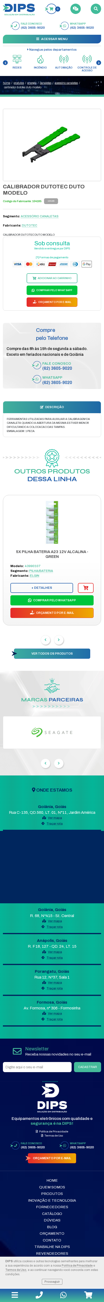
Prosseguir (52, 1281)
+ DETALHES (41, 587)
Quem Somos (52, 1187)
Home (52, 1180)
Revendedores (52, 1253)
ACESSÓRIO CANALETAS (66, 83)
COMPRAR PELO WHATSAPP (54, 290)
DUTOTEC (29, 225)
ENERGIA (32, 83)
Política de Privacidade (77, 1265)
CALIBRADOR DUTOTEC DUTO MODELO (22, 87)
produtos (19, 83)
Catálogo (52, 1214)
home (6, 83)
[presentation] (5, 62)
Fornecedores (52, 1207)
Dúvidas (52, 1220)
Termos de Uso (15, 1270)
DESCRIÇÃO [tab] (54, 407)
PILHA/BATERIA (41, 571)
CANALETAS (45, 83)
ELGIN (34, 575)
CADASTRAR (87, 1067)
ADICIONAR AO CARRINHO (54, 278)
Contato (52, 1240)
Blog (52, 1227)
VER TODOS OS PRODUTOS (52, 653)
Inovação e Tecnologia (52, 1200)
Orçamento (52, 1233)
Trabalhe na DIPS (52, 1247)
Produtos (52, 1194)
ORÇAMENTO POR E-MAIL (54, 302)
